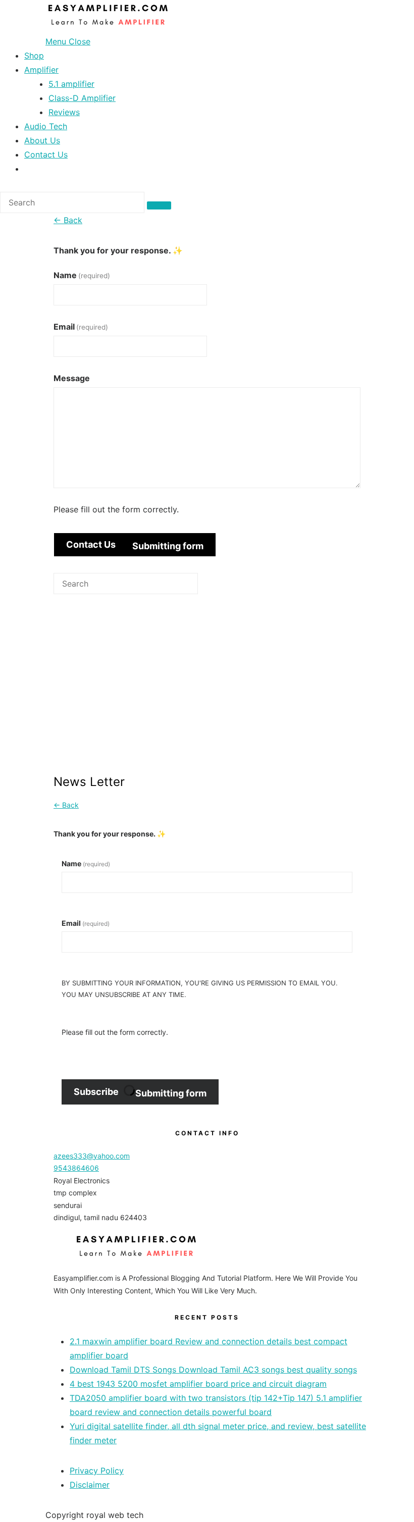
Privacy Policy (97, 1470)
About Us (42, 140)
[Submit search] (159, 205)
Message (72, 378)
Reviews (64, 112)
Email (81, 327)
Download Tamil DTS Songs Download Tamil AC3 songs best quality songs (213, 1369)
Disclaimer (90, 1485)
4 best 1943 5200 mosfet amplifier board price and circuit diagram (198, 1384)
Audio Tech (45, 126)
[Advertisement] (207, 694)
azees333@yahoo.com (92, 1155)
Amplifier (41, 70)
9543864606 (76, 1168)
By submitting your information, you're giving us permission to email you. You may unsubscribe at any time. (200, 989)
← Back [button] (68, 220)
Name (82, 275)
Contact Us (46, 154)
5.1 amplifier (71, 84)
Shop (34, 55)
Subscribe (140, 1092)
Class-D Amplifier (82, 98)
